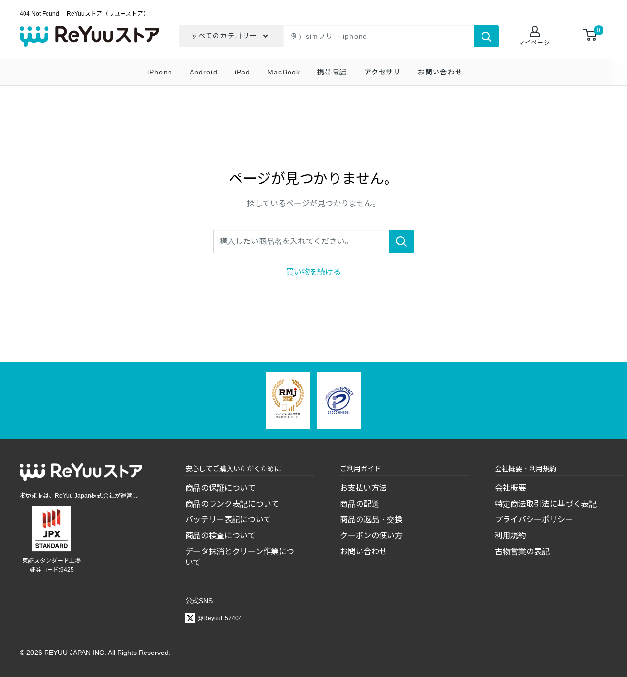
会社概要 (510, 488)
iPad (242, 72)
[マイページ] (534, 32)
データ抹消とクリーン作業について (239, 556)
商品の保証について (220, 488)
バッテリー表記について (228, 519)
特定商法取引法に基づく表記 (546, 504)
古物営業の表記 (522, 551)
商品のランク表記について (232, 504)
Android (203, 72)
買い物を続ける (313, 272)
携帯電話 (332, 72)
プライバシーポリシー (534, 519)
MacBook (283, 72)
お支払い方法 (363, 488)
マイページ (534, 42)
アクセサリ (382, 72)
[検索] (486, 36)
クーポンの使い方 (371, 536)
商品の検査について (220, 536)
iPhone (159, 72)
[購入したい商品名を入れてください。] (401, 241)
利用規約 (510, 536)
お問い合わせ (440, 72)
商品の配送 (359, 504)
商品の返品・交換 (371, 519)
